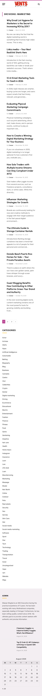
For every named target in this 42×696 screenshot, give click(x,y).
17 (5, 677)
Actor (4, 338)
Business (5, 370)
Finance (5, 421)
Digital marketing (8, 395)
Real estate (6, 504)
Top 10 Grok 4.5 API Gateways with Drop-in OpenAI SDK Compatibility (28, 644)
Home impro (6, 450)
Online (4, 493)
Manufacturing (7, 475)
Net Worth (6, 489)
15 (31, 674)
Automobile (6, 356)
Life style (5, 468)
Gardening (6, 435)
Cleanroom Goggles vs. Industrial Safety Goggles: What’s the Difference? (26, 630)
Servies (5, 515)
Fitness (5, 424)
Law (3, 464)
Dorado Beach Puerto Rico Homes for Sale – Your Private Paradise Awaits (19, 257)
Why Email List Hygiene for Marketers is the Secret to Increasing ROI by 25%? (20, 23)
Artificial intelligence (9, 352)
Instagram (6, 453)
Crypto (4, 388)
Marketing (6, 479)
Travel (4, 558)
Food (4, 428)
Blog (4, 366)
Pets (4, 500)
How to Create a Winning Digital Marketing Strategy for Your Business (20, 138)
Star (3, 540)
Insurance (6, 457)
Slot (3, 522)
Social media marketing (10, 529)
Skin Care (5, 518)
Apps (4, 348)
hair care (5, 442)
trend (4, 562)
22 (32, 677)
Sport (4, 536)
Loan (4, 471)
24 (5, 681)
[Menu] (3, 4)
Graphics (5, 439)
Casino (4, 377)
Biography (6, 363)
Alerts (4, 345)
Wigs (4, 580)
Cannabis (5, 374)
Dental (4, 392)
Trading (5, 551)
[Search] (38, 4)
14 (26, 674)
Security (5, 508)
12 (15, 674)
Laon (4, 461)
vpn (3, 573)
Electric (5, 410)
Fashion (5, 417)
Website (5, 576)
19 (15, 677)
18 (10, 677)
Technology (6, 547)
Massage (5, 482)
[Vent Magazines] (21, 4)
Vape (4, 569)
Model (4, 486)
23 (37, 677)
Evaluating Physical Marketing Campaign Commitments (17, 106)
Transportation (7, 555)
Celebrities (6, 385)
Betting (5, 359)
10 (5, 674)
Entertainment (7, 414)
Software (5, 533)
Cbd (3, 381)
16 (37, 674)
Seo (3, 511)
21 (26, 677)
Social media (7, 526)
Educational (6, 406)
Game (4, 432)
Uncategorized (7, 565)
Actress (5, 341)
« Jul (4, 689)
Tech (4, 544)
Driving (5, 399)
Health (4, 446)
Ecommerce (6, 403)
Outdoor (5, 497)
